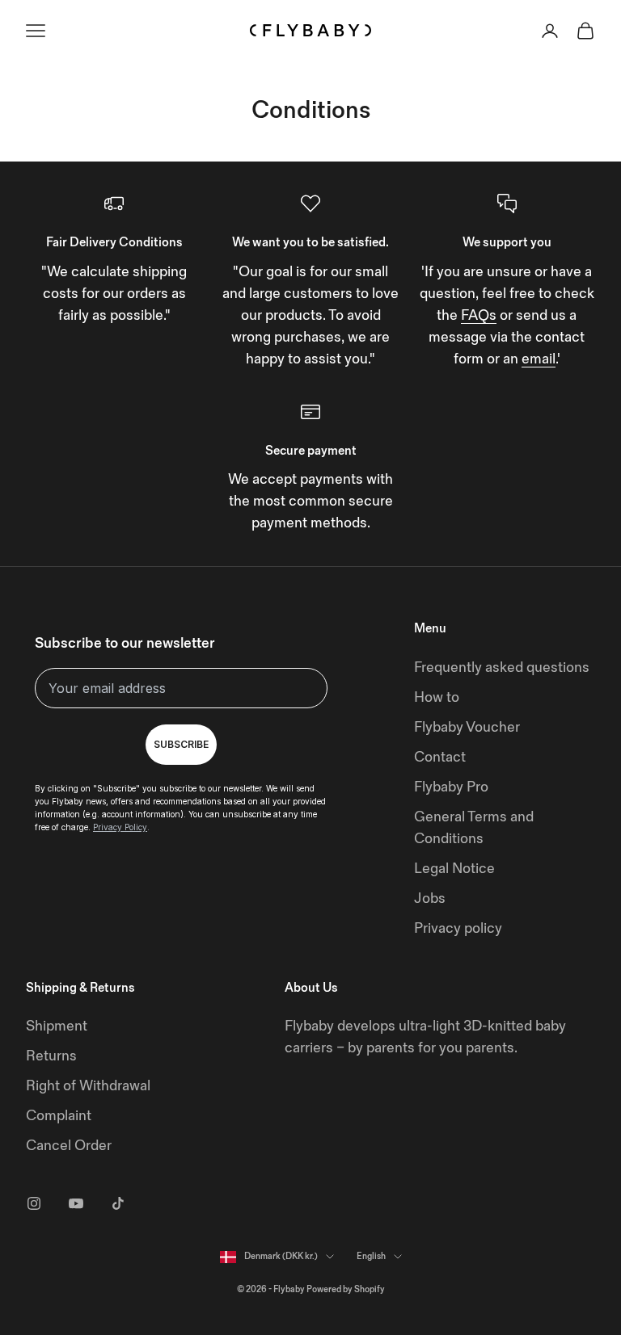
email (539, 359)
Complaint (58, 1115)
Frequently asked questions (501, 667)
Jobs (430, 898)
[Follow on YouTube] (76, 1203)
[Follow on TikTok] (118, 1203)
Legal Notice (454, 868)
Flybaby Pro (451, 787)
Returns (51, 1055)
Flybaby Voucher (467, 727)
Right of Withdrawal (88, 1085)
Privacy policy (458, 928)
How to (436, 697)
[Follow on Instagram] (34, 1203)
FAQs (478, 315)
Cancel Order (69, 1145)
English (371, 1256)
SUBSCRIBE (181, 744)
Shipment (56, 1026)
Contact (440, 757)
